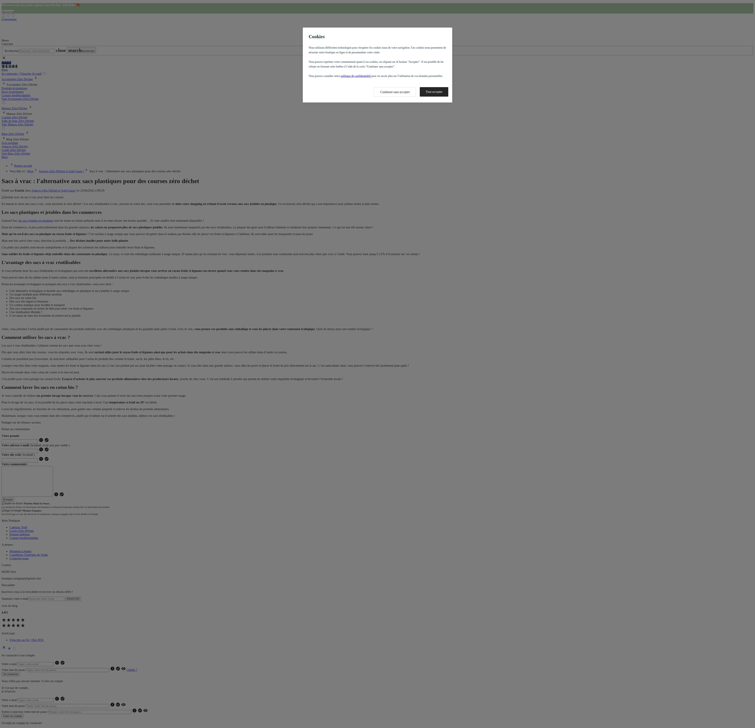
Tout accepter (434, 91)
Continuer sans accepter (395, 92)
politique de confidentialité (356, 76)
